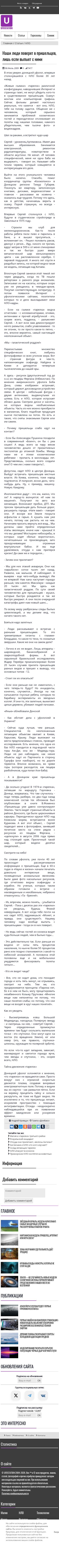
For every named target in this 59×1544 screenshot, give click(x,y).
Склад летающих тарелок (23, 1147)
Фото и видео (22, 3)
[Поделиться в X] (16, 1126)
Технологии (43, 1513)
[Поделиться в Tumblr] (43, 1126)
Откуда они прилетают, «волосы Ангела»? (31, 1141)
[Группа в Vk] (25, 7)
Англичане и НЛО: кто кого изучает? (28, 1144)
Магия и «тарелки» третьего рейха (27, 1136)
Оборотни (42, 1519)
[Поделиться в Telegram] (38, 1126)
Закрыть (55, 1532)
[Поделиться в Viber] (30, 1126)
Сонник (50, 35)
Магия (4, 1513)
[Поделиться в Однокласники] (25, 1126)
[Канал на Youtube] (38, 7)
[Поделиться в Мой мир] (21, 1126)
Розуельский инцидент (21, 1139)
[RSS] (21, 7)
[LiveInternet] (4, 1454)
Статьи (21, 35)
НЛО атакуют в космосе (22, 1150)
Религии (23, 1519)
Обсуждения (37, 3)
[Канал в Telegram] (33, 7)
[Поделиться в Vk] (12, 1126)
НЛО (21, 1513)
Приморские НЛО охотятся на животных (31, 1153)
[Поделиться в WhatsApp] (34, 1126)
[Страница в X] (29, 7)
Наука (4, 1519)
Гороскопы (36, 35)
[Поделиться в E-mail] (47, 1126)
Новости (8, 35)
